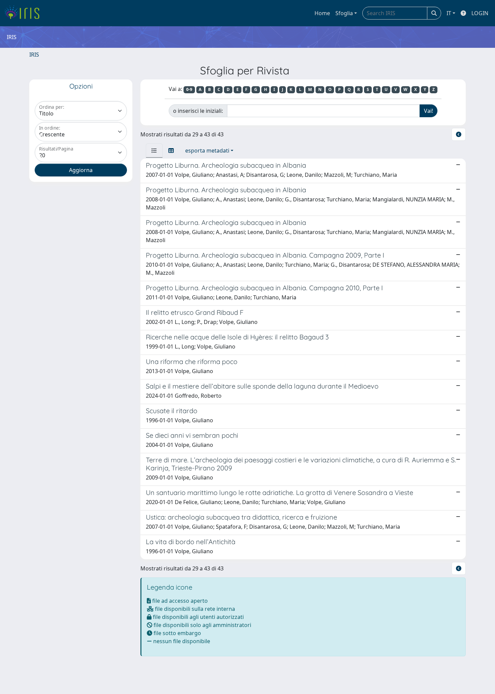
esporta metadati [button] (207, 150)
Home (322, 13)
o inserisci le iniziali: (198, 110)
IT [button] (449, 13)
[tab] (154, 150)
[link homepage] (24, 13)
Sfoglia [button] (344, 13)
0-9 (189, 89)
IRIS (34, 54)
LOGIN (479, 13)
